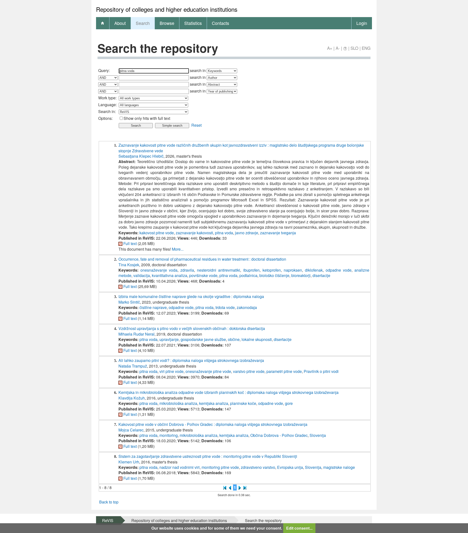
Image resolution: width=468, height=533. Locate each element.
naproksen (293, 270)
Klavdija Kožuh (131, 398)
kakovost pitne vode (156, 233)
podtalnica (248, 275)
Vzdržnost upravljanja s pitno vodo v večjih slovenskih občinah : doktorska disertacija (191, 328)
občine (234, 339)
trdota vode (225, 307)
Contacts (220, 23)
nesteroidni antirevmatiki (218, 270)
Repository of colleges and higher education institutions (179, 520)
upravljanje (169, 339)
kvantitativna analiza (169, 275)
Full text (130, 243)
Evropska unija (290, 467)
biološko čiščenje (274, 275)
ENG (366, 48)
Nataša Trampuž (132, 366)
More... (178, 249)
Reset (196, 125)
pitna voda (224, 233)
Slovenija (318, 435)
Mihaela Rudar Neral (136, 334)
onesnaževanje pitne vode (208, 371)
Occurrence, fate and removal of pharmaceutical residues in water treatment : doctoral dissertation (202, 259)
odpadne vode (338, 270)
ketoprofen (272, 270)
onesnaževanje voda (158, 270)
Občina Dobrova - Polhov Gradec (279, 435)
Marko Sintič (129, 302)
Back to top (108, 502)
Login (361, 23)
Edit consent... (299, 528)
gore (289, 403)
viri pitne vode (171, 371)
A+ (329, 48)
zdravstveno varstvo (258, 467)
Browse (167, 23)
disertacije (321, 275)
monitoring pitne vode (220, 467)
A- (338, 48)
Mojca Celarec (131, 430)
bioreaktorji (301, 275)
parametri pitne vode (284, 371)
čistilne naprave (153, 307)
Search (143, 23)
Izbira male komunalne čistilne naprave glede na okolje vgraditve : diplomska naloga (191, 296)
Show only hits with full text (147, 118)
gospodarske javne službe (203, 339)
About (120, 23)
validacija (141, 275)
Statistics (193, 23)
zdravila (187, 270)
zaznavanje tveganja (278, 233)
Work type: (107, 98)
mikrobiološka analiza (178, 403)
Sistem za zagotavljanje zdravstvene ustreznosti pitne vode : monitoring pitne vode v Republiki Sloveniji (207, 456)
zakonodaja (247, 307)
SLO (354, 48)
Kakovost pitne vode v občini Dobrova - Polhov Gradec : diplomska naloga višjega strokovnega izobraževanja (212, 424)
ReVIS (107, 520)
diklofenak (314, 270)
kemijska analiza (213, 403)
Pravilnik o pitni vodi (321, 371)
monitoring (168, 435)
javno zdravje (246, 233)
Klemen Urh (128, 462)
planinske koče (243, 403)
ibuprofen (251, 270)
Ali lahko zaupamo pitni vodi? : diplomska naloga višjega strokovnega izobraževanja (191, 360)
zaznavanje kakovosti (194, 233)
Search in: (107, 111)
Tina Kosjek (128, 264)
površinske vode (203, 275)
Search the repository (263, 520)
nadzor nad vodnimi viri (179, 467)
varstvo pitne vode (248, 371)
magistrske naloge (339, 467)
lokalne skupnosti (257, 339)
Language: (107, 104)
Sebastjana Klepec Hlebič (141, 156)
